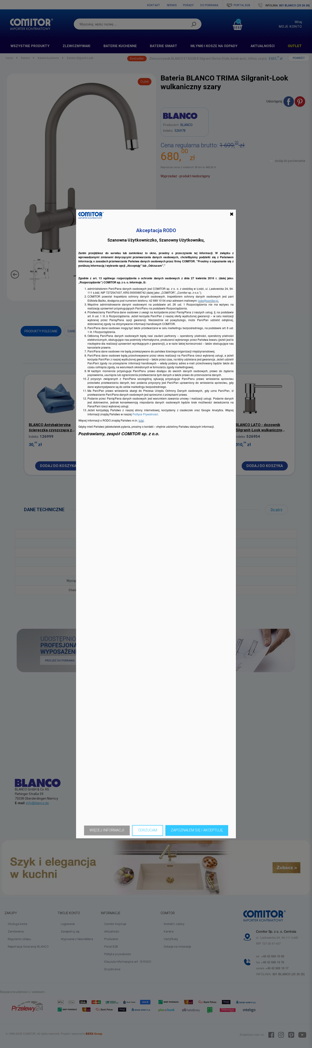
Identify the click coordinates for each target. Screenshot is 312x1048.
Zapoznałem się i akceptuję (197, 830)
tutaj (141, 420)
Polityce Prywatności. (145, 414)
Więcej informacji (107, 830)
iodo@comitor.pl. (208, 300)
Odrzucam (147, 830)
